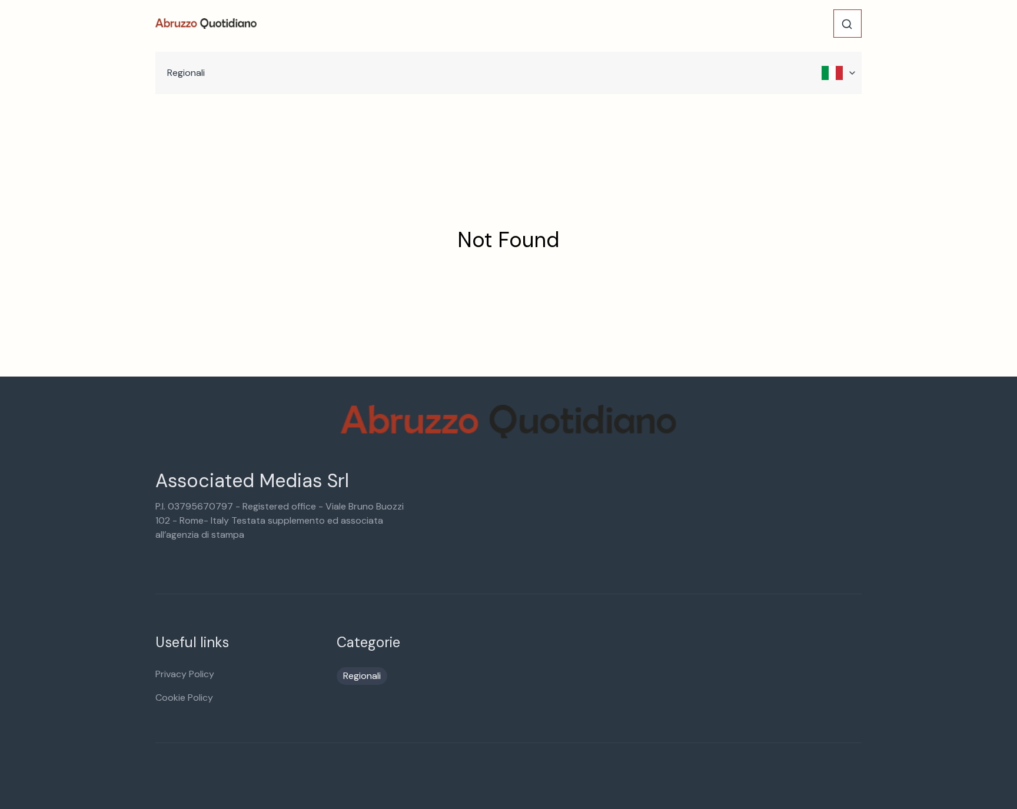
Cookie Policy (184, 697)
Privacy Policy (184, 674)
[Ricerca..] (847, 24)
